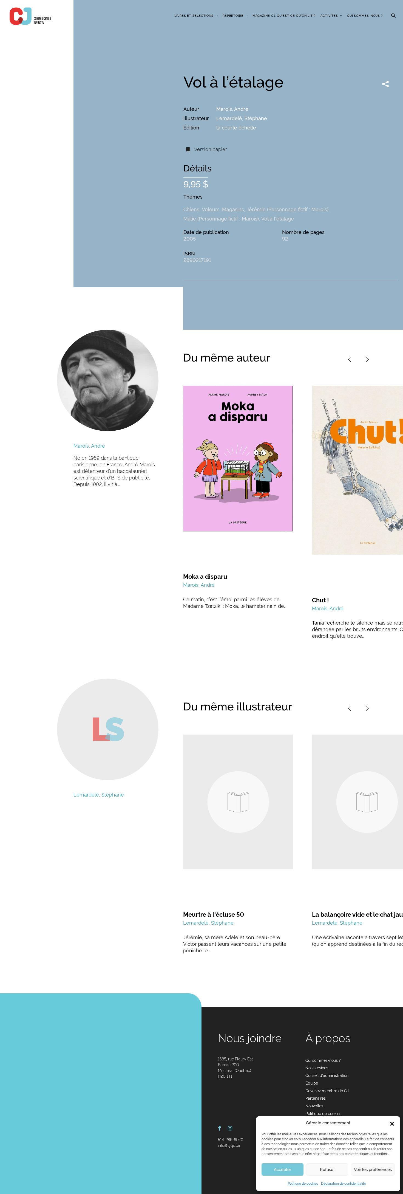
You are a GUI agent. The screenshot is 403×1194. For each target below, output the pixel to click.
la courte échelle (236, 128)
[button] (392, 1123)
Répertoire (233, 16)
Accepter (282, 1169)
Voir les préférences (373, 1169)
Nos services (316, 1068)
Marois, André (232, 109)
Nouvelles (314, 1106)
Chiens (191, 209)
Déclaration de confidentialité (343, 1183)
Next (367, 359)
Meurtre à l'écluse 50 (213, 914)
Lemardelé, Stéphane (241, 118)
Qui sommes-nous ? (365, 16)
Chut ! (320, 600)
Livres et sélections (194, 16)
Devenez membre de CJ (327, 1091)
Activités (329, 16)
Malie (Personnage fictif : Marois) (221, 219)
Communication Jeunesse (30, 16)
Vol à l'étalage (277, 219)
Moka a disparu (205, 576)
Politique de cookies (303, 1183)
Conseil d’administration (326, 1075)
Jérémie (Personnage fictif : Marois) (287, 209)
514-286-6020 (230, 1139)
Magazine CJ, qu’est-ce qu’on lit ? (284, 16)
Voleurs (211, 209)
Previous (349, 359)
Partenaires (315, 1098)
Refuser (327, 1169)
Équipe (311, 1083)
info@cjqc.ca (229, 1145)
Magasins (233, 209)
